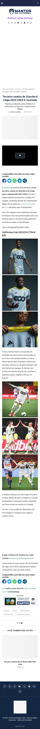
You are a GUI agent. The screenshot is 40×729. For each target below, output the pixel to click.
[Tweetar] (9, 181)
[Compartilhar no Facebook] (4, 181)
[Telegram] (24, 23)
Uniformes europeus (23, 614)
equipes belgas (25, 610)
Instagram (13, 558)
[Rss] (27, 23)
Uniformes (18, 89)
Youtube (29, 558)
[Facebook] (8, 23)
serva (6, 207)
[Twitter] (12, 23)
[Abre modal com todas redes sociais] (25, 181)
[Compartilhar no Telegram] (19, 181)
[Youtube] (18, 23)
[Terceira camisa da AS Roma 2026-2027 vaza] (20, 647)
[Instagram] (15, 23)
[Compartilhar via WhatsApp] (14, 181)
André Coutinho (15, 112)
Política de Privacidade (24, 720)
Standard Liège (8, 614)
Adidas (15, 610)
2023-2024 (6, 610)
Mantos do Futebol (8, 89)
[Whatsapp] (21, 23)
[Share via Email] (21, 623)
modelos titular (27, 204)
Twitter (21, 558)
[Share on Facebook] (17, 623)
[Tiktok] (31, 23)
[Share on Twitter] (19, 623)
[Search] (38, 3)
